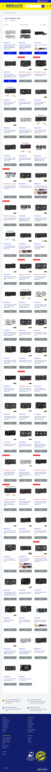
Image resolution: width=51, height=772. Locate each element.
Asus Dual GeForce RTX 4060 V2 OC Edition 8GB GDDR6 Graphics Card (25, 75)
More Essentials (31, 723)
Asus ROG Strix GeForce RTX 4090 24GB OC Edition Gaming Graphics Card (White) (25, 131)
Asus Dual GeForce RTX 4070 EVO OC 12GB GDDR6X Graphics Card (40, 278)
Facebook (30, 737)
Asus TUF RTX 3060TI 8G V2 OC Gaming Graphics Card (25, 531)
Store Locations (5, 745)
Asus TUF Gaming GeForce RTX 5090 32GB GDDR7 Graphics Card (24, 560)
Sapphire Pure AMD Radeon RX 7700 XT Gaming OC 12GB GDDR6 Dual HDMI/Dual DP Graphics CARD (10, 46)
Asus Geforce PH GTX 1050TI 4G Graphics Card (25, 679)
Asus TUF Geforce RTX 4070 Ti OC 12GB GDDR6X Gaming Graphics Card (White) (25, 652)
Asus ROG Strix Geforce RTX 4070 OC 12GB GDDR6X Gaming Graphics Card (25, 503)
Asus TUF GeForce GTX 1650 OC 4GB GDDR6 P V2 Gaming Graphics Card (10, 362)
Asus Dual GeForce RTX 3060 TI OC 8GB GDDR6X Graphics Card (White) (40, 306)
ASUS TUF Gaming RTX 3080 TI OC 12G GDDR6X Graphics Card (40, 532)
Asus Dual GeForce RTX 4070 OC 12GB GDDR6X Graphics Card (25, 103)
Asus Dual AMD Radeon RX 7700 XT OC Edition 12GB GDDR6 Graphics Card (9, 473)
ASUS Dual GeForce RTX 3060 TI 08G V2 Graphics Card (10, 445)
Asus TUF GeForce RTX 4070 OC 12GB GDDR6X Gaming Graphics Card (10, 131)
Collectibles (30, 721)
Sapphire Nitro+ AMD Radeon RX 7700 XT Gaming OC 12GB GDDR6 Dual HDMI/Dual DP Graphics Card (25, 46)
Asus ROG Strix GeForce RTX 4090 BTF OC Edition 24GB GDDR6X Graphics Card (10, 652)
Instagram (30, 741)
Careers (4, 754)
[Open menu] (3, 6)
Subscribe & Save (43, 1)
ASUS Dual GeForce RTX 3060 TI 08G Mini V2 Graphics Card (25, 361)
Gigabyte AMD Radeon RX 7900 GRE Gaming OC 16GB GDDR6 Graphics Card (40, 445)
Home (6, 12)
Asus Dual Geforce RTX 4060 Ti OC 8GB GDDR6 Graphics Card (25, 334)
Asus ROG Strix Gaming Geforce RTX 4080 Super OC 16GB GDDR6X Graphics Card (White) (25, 474)
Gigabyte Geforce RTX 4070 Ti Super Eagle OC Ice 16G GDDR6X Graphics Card (40, 159)
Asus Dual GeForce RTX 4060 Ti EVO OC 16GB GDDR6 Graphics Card (40, 362)
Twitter (29, 739)
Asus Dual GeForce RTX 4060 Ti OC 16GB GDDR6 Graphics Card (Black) (10, 418)
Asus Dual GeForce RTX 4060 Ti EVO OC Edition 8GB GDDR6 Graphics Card (40, 560)
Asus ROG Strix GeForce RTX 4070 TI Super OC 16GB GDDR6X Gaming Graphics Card (10, 503)
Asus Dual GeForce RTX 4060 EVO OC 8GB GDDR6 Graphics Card (25, 445)
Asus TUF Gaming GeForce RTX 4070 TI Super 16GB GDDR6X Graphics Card (24, 306)
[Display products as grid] (44, 24)
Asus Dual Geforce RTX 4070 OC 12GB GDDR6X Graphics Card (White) (10, 187)
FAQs (3, 743)
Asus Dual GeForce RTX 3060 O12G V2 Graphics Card (40, 75)
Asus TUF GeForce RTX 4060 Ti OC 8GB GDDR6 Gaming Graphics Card (40, 503)
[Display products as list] (46, 24)
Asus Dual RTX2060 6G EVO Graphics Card (40, 593)
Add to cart (10, 53)
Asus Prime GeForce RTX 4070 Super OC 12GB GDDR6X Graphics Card (25, 278)
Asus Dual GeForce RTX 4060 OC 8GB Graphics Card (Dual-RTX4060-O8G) (40, 219)
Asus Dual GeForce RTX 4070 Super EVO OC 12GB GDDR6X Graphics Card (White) (10, 334)
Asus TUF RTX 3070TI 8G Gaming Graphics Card (39, 651)
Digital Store (30, 719)
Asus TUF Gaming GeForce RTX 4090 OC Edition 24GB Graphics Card (9, 247)
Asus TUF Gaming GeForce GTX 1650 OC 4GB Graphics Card (25, 621)
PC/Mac (4, 731)
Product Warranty (6, 741)
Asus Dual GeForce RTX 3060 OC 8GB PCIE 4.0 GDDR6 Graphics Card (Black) (40, 418)
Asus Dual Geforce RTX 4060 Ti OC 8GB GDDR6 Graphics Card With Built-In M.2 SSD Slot (10, 593)
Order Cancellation (6, 739)
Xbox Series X (5, 727)
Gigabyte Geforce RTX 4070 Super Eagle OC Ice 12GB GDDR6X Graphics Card (24, 219)
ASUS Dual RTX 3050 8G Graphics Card (9, 621)
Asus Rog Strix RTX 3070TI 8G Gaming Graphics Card (10, 679)
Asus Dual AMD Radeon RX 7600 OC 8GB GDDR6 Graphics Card (24, 418)
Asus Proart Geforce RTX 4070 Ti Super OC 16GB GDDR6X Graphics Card (40, 473)
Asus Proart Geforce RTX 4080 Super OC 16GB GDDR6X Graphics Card (10, 306)
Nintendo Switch (5, 719)
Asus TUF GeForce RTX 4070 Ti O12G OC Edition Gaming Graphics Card (40, 131)
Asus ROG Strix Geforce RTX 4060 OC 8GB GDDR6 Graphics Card (40, 103)
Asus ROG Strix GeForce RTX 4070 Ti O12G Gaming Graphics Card (10, 103)
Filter (7, 24)
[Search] (43, 6)
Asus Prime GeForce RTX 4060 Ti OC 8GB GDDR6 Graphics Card (10, 219)
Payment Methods (31, 729)
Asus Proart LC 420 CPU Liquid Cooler (40, 45)
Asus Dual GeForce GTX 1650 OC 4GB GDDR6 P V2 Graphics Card (40, 334)
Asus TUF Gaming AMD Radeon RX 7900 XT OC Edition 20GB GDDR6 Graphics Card (10, 75)
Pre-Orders (30, 725)
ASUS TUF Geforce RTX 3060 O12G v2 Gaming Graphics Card (10, 278)
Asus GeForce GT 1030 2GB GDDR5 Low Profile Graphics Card (40, 621)
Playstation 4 (5, 725)
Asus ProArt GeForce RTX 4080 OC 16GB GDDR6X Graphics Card (9, 390)
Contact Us (4, 747)
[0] (50, 6)
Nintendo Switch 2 (6, 721)
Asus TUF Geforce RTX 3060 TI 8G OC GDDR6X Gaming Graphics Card (10, 159)
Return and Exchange (6, 737)
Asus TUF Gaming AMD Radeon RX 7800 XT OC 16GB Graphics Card (40, 390)
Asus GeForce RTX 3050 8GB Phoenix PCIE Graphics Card (25, 593)
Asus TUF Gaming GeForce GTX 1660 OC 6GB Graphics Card (9, 560)
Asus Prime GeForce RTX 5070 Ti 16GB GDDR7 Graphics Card (40, 186)
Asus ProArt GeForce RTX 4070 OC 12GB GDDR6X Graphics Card (39, 247)
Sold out (25, 80)
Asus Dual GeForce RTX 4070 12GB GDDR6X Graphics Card (25, 186)
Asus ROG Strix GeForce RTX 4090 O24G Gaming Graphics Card (25, 159)
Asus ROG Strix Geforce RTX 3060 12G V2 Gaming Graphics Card (10, 532)
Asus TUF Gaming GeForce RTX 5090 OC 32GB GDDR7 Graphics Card (24, 247)
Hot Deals (30, 727)
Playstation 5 (5, 723)
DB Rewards (30, 731)
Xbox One (4, 729)
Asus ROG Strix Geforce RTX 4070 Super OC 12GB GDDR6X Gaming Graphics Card (25, 390)
